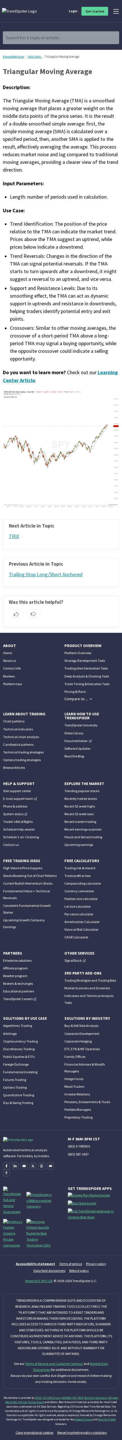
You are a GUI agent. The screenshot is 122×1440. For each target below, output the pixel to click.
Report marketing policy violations (82, 1432)
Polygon (113, 1397)
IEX (74, 1397)
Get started (95, 11)
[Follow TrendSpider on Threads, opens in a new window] (41, 1166)
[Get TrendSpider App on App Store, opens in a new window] (83, 1204)
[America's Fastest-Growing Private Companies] (12, 1233)
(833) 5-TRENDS (79, 1146)
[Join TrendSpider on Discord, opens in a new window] (50, 1166)
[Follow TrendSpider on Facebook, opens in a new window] (6, 1166)
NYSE (38, 1397)
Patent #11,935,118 (38, 1281)
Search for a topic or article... (33, 37)
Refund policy (79, 1270)
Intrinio (22, 1402)
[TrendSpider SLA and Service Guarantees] (12, 1200)
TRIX (14, 536)
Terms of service (70, 1264)
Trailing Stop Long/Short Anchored (46, 574)
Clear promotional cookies (34, 1432)
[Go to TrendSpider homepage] (20, 11)
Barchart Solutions (96, 1397)
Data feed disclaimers (49, 1270)
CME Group (53, 1397)
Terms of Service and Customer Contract (54, 1363)
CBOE (80, 1397)
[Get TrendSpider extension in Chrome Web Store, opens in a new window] (94, 1215)
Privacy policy (96, 1264)
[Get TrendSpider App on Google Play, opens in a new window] (90, 1196)
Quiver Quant (36, 1402)
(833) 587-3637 (78, 1154)
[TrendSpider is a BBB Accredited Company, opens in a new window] (39, 1200)
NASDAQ (66, 1397)
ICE (44, 1397)
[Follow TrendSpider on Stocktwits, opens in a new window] (6, 1172)
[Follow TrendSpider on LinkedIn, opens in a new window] (15, 1166)
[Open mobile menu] (116, 11)
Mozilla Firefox (107, 1419)
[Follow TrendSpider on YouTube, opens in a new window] (24, 1166)
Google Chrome (83, 1419)
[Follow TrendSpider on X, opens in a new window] (33, 1166)
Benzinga (11, 1402)
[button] (78, 699)
